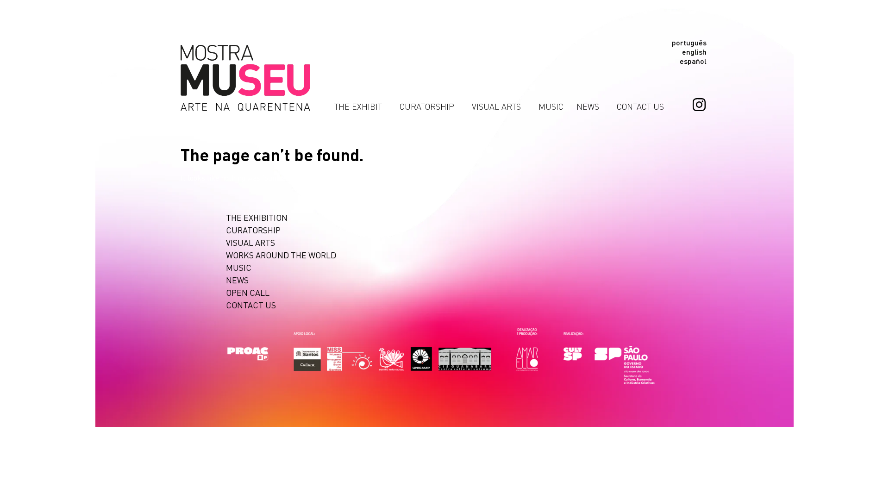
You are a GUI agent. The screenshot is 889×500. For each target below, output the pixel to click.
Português (689, 42)
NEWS (587, 106)
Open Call (247, 292)
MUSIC (550, 106)
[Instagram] (699, 104)
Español (693, 61)
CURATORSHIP (427, 106)
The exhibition (257, 217)
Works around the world (281, 255)
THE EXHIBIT (358, 106)
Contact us (640, 106)
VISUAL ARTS (496, 106)
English (694, 51)
